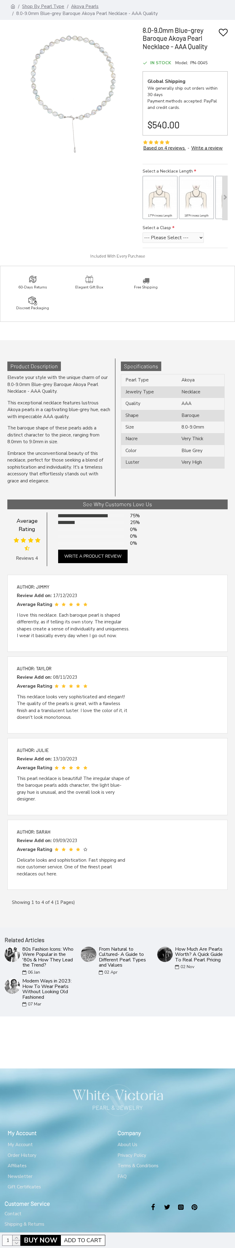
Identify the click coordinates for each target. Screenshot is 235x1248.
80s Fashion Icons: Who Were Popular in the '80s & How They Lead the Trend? (47, 957)
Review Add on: (34, 595)
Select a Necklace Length (168, 171)
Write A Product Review (92, 556)
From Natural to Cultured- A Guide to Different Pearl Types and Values (122, 957)
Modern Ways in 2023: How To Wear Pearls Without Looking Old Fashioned (47, 989)
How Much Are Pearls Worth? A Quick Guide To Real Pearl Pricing (199, 955)
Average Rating (27, 525)
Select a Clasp (157, 228)
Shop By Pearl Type (43, 6)
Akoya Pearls (85, 6)
